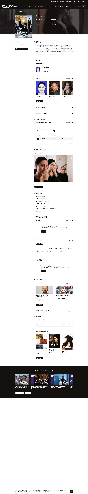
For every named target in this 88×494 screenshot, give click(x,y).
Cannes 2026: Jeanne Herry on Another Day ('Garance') (43, 387)
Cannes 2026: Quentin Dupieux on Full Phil (64, 387)
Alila (63, 351)
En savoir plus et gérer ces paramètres (22, 492)
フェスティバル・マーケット (45, 6)
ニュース (36, 6)
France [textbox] (38, 130)
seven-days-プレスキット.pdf (43, 324)
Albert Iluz (51, 96)
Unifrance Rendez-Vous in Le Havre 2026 (57, 1)
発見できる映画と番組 (19, 45)
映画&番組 (30, 6)
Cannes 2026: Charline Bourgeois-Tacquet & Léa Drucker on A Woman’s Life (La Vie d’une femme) (24, 387)
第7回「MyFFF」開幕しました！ (63, 295)
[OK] (71, 491)
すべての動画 (27, 393)
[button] (71, 158)
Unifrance (73, 6)
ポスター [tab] (39, 153)
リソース (17, 42)
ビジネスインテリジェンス (64, 6)
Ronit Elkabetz (53, 19)
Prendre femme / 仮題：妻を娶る (54, 350)
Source (66, 143)
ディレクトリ (55, 6)
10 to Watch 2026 (69, 1)
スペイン (42, 251)
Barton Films (49, 251)
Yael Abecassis (66, 96)
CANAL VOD (42, 138)
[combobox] (45, 131)
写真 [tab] (35, 153)
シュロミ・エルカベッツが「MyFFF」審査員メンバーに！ (43, 296)
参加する (79, 6)
